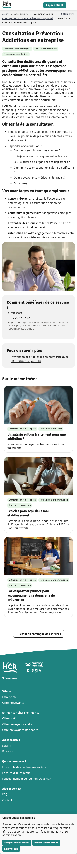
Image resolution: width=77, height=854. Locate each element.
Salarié (6, 745)
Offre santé (9, 718)
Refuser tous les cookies (46, 842)
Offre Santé (9, 696)
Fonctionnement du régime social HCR (26, 778)
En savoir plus (11, 848)
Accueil (5, 14)
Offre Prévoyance (13, 702)
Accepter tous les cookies (16, 842)
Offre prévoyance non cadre (20, 729)
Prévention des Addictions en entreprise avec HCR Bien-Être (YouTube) (39, 359)
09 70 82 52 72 (20, 317)
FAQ (5, 794)
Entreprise (8, 751)
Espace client (54, 5)
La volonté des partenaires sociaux (24, 767)
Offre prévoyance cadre (17, 724)
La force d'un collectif (16, 772)
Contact (7, 800)
